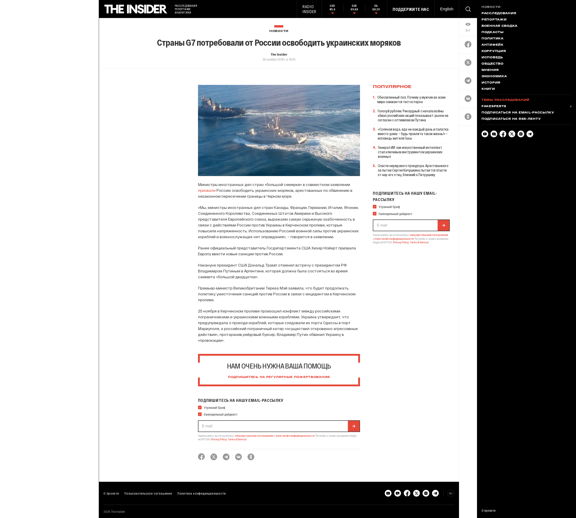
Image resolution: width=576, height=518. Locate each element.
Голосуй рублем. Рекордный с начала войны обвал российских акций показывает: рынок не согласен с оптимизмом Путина (413, 115)
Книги (488, 89)
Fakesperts (494, 106)
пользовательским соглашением (254, 435)
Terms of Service (237, 439)
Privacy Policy (219, 439)
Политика (493, 38)
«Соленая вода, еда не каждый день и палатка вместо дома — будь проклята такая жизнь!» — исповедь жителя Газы (413, 133)
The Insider (278, 54)
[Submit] (354, 426)
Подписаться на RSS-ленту (511, 119)
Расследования (499, 13)
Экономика (494, 76)
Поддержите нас (411, 9)
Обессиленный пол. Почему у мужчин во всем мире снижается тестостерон (411, 99)
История (491, 82)
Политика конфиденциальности (202, 493)
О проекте (111, 493)
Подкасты (493, 32)
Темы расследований (505, 100)
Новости (278, 31)
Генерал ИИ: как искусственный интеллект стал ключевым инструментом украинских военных (410, 151)
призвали (207, 190)
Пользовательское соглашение (148, 493)
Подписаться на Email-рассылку (518, 112)
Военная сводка (500, 26)
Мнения (490, 70)
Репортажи (494, 19)
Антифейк (493, 45)
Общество (493, 64)
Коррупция (494, 51)
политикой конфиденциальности (295, 435)
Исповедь (492, 57)
